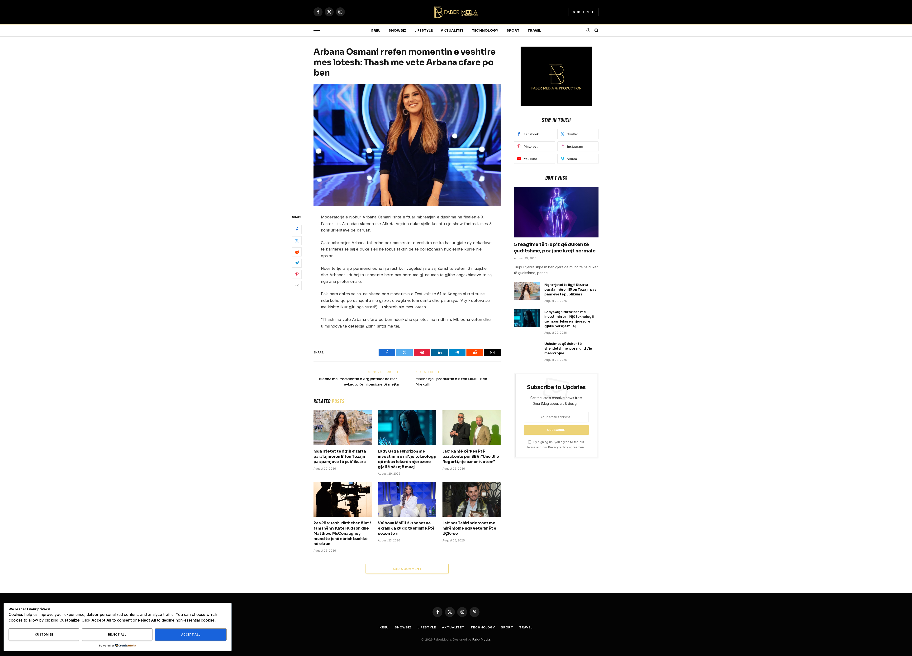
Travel (534, 30)
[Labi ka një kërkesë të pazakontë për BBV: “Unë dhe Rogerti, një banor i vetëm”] (471, 427)
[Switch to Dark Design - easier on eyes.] (588, 30)
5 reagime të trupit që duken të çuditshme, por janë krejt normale (554, 247)
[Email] (297, 285)
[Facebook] (297, 229)
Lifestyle (423, 30)
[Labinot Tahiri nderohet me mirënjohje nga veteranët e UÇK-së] (471, 499)
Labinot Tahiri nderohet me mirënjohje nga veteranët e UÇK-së (469, 528)
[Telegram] (297, 263)
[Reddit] (297, 251)
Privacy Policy (558, 447)
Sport (513, 30)
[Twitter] (297, 240)
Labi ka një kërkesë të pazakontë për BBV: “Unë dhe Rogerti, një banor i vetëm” (470, 456)
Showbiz (397, 30)
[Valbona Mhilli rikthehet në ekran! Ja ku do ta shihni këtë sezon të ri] (407, 499)
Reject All (117, 634)
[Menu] (317, 30)
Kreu (375, 30)
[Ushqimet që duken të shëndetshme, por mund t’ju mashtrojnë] (527, 350)
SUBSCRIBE (583, 12)
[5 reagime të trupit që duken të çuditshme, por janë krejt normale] (556, 212)
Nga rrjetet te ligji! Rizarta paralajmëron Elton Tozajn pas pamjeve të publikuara (340, 456)
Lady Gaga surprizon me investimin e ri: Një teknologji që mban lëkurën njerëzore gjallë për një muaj (407, 459)
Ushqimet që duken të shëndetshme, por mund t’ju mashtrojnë (568, 348)
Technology (485, 30)
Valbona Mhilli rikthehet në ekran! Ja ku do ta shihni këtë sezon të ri (406, 528)
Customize (44, 634)
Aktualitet (452, 30)
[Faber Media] (456, 12)
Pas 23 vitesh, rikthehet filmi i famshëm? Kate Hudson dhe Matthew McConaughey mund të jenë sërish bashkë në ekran (342, 533)
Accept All (190, 634)
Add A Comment (407, 569)
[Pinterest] (297, 274)
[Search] (596, 30)
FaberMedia (481, 639)
